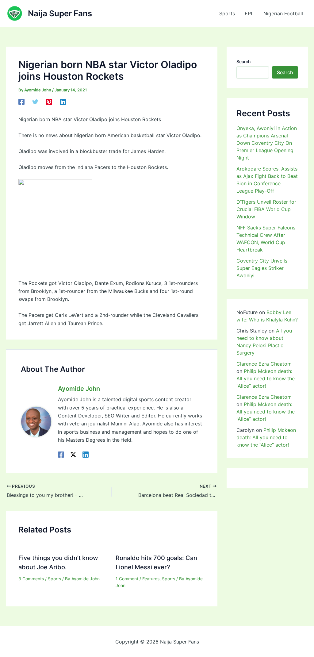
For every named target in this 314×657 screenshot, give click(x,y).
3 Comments (31, 578)
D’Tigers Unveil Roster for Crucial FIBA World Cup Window (266, 209)
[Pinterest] (49, 101)
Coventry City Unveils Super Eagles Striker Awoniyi (261, 268)
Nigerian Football (283, 13)
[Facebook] (21, 101)
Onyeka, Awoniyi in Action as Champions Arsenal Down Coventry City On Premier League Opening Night (266, 143)
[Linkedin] (63, 101)
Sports (227, 13)
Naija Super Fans (60, 13)
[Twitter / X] (73, 454)
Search (243, 61)
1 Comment (127, 578)
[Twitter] (35, 101)
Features (150, 578)
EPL (249, 13)
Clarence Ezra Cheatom (264, 364)
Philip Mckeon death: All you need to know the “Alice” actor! (265, 378)
